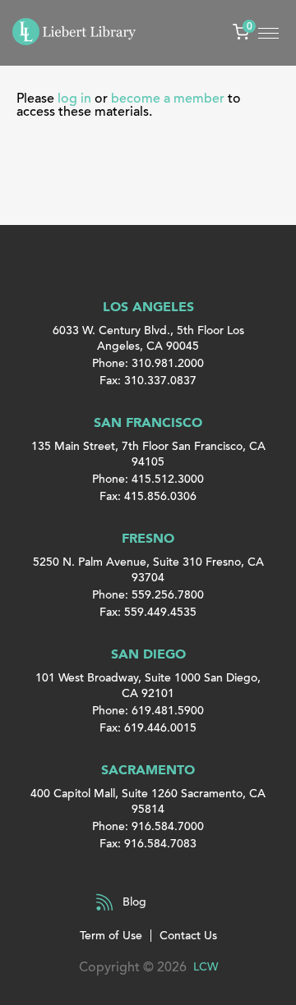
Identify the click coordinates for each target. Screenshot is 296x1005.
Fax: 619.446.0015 (148, 728)
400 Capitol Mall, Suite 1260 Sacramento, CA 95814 (148, 801)
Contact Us (188, 936)
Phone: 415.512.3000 (148, 479)
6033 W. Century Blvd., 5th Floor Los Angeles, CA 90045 (148, 338)
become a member (167, 98)
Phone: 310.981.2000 (148, 363)
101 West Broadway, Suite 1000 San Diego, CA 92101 (148, 685)
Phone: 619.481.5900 (148, 711)
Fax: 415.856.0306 (148, 496)
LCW (205, 967)
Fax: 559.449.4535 (148, 612)
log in (74, 98)
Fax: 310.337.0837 (148, 381)
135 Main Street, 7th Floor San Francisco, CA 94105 (148, 454)
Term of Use (111, 936)
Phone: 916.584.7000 (148, 826)
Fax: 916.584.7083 (148, 844)
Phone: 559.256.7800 (148, 595)
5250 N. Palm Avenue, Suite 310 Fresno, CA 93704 (148, 570)
